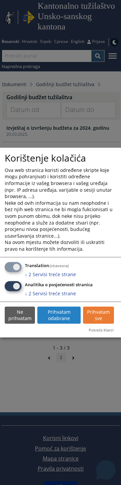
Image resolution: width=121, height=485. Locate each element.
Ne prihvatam (20, 315)
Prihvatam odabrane (59, 315)
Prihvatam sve (98, 315)
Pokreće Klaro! (101, 329)
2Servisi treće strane (50, 274)
